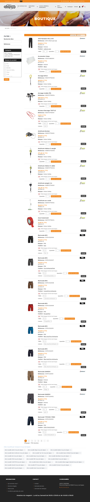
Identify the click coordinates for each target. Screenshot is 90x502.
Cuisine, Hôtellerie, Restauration (12, 54)
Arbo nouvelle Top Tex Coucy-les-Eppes (43, 453)
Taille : (40, 51)
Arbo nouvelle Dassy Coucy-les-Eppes (36, 456)
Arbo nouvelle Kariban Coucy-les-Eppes (61, 450)
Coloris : (40, 126)
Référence (7, 44)
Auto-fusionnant (43, 218)
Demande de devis (39, 486)
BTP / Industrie (8, 53)
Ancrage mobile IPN (44, 93)
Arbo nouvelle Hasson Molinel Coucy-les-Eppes (68, 453)
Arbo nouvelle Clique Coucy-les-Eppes (38, 450)
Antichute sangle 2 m (45, 183)
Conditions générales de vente (15, 491)
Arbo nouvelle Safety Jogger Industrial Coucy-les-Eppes (69, 462)
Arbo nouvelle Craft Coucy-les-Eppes (14, 468)
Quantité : (51, 51)
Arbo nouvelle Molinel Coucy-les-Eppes (58, 459)
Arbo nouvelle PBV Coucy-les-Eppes (36, 459)
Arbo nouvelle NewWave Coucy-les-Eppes (60, 456)
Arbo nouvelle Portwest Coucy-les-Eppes (60, 465)
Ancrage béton (43, 76)
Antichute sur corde (44, 200)
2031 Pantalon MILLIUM (46, 38)
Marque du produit (10, 60)
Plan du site (11, 488)
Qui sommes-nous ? (13, 483)
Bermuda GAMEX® (44, 371)
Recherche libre (9, 39)
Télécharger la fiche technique (49, 69)
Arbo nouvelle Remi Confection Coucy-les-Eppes (17, 453)
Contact (37, 483)
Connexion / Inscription (78, 1)
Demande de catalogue (40, 488)
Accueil (7, 28)
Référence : (41, 40)
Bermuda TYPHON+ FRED (46, 417)
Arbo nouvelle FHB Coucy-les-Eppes (14, 459)
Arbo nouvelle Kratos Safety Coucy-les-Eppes (41, 462)
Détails (83, 51)
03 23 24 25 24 (66, 1)
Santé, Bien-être (9, 56)
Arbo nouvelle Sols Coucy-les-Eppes (14, 456)
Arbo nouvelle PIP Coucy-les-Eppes (37, 465)
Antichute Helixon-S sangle (47, 148)
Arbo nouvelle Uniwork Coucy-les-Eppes (15, 465)
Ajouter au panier (65, 51)
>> (47, 441)
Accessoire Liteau (44, 56)
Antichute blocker (44, 131)
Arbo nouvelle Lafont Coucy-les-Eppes (15, 450)
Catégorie (8, 50)
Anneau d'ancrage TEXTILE (47, 110)
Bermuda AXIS (42, 235)
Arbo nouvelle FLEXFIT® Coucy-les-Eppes (16, 462)
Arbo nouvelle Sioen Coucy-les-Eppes (37, 468)
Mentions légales (12, 486)
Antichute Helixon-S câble (46, 166)
